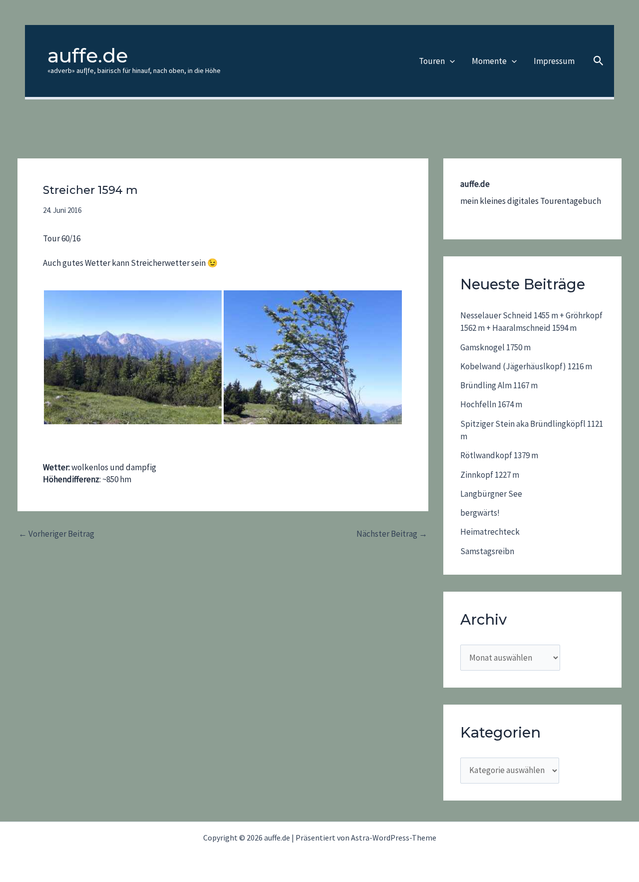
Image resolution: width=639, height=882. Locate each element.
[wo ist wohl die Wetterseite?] (312, 357)
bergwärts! (480, 512)
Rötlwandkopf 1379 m (499, 455)
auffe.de (87, 55)
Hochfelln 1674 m (491, 404)
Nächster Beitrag (391, 534)
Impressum (554, 60)
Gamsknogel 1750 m (495, 347)
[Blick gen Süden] (133, 357)
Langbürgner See (491, 493)
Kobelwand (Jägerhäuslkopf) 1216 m (526, 366)
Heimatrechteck (490, 531)
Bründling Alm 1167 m (499, 385)
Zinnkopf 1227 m (489, 474)
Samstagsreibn (487, 551)
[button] (450, 60)
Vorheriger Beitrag (56, 534)
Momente (489, 60)
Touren (432, 60)
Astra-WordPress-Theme (393, 838)
